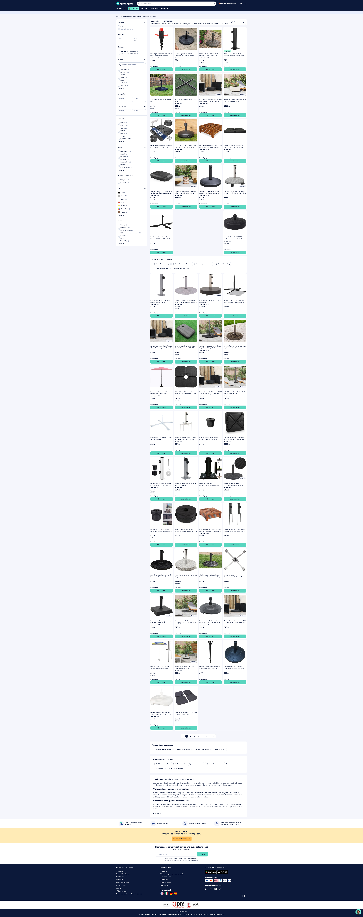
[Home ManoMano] (125, 4)
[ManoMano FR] (162, 893)
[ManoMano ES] (175, 893)
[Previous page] (183, 736)
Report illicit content (122, 882)
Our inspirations (165, 882)
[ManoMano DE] (171, 893)
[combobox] (238, 22)
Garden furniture (137, 16)
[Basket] (245, 4)
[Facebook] (210, 888)
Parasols (145, 16)
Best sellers (164, 885)
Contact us (119, 880)
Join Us (118, 888)
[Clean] (214, 3)
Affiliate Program (121, 891)
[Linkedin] (206, 888)
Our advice (163, 871)
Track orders (120, 871)
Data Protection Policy (175, 914)
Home (117, 16)
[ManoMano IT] (166, 893)
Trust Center (188, 914)
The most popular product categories (172, 874)
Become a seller (121, 885)
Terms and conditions (200, 914)
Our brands (164, 880)
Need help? (119, 877)
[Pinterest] (220, 888)
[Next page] (213, 736)
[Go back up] (244, 896)
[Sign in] (241, 4)
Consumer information (216, 914)
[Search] (139, 3)
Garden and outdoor (126, 16)
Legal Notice (162, 914)
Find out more (194, 860)
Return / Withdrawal (122, 874)
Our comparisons (165, 877)
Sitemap (153, 914)
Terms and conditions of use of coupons (129, 894)
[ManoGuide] (358, 912)
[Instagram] (215, 888)
